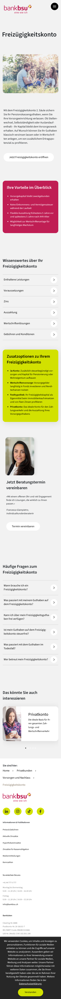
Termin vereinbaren (26, 526)
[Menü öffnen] (54, 6)
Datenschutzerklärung (30, 983)
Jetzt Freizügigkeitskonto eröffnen (31, 157)
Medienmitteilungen (11, 855)
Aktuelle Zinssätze (10, 836)
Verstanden (30, 992)
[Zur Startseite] (18, 9)
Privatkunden (24, 770)
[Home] (30, 797)
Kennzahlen (8, 862)
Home (6, 770)
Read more (30, 723)
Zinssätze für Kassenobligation (16, 849)
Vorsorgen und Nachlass (16, 778)
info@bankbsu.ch (10, 904)
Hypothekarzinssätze (12, 842)
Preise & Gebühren (10, 829)
